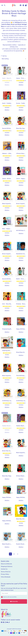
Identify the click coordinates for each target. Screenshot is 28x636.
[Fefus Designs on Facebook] (1, 622)
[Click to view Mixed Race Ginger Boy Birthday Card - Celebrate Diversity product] (21, 342)
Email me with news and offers (10, 596)
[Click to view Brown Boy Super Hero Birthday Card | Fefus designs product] (7, 443)
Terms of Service (5, 571)
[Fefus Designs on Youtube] (7, 622)
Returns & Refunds (6, 564)
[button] (6, 80)
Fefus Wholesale (5, 577)
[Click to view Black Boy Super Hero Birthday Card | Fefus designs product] (21, 120)
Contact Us (4, 569)
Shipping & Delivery (6, 566)
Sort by (4, 56)
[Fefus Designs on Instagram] (5, 622)
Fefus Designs (18, 628)
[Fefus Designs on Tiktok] (9, 622)
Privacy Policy (5, 574)
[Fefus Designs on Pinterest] (3, 622)
